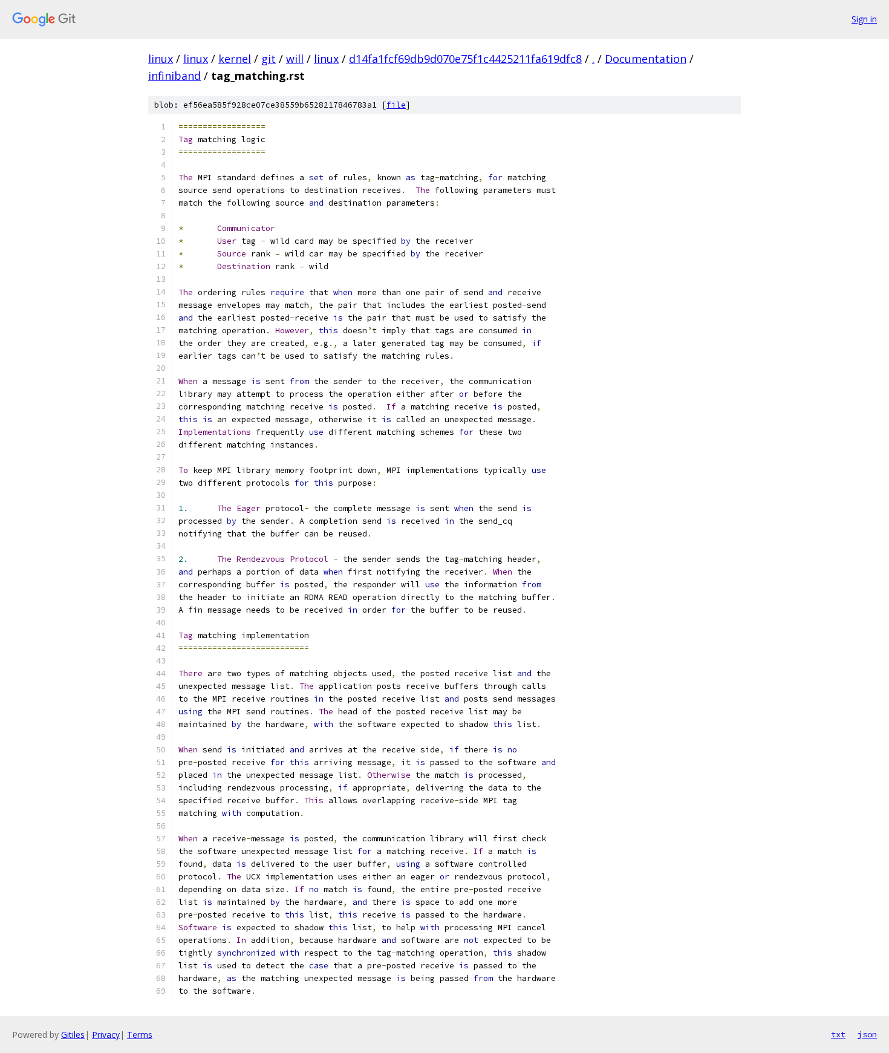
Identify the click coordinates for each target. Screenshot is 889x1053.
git (268, 58)
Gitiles (73, 1034)
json (867, 1034)
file (396, 105)
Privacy (106, 1034)
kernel (234, 58)
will (295, 58)
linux (160, 58)
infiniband (174, 75)
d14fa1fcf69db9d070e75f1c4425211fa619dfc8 (465, 58)
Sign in (864, 19)
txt (838, 1034)
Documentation (645, 58)
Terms (139, 1034)
